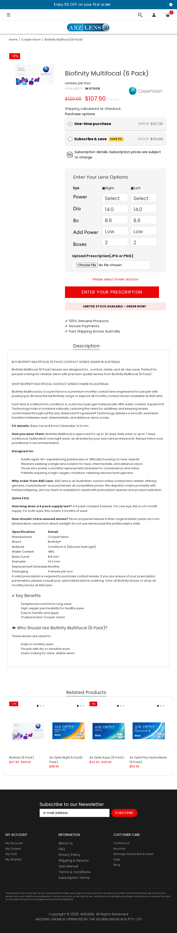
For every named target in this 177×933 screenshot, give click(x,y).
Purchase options (80, 113)
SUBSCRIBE (124, 813)
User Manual (68, 866)
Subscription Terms (74, 877)
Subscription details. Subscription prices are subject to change (118, 155)
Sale (116, 859)
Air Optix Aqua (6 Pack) (106, 757)
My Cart (11, 854)
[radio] (70, 124)
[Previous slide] (15, 736)
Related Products (86, 693)
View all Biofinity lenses (122, 580)
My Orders (13, 848)
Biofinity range (63, 396)
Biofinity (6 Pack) (21, 757)
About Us (66, 843)
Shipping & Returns (74, 860)
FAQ (62, 849)
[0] (167, 15)
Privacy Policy (69, 854)
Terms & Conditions (75, 872)
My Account (14, 843)
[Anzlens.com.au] (88, 27)
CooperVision (53, 391)
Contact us (121, 843)
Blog (116, 865)
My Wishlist (13, 859)
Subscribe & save (98, 139)
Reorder (119, 848)
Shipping (72, 108)
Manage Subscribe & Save (133, 854)
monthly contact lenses (112, 396)
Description (86, 346)
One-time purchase (92, 123)
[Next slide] (161, 736)
